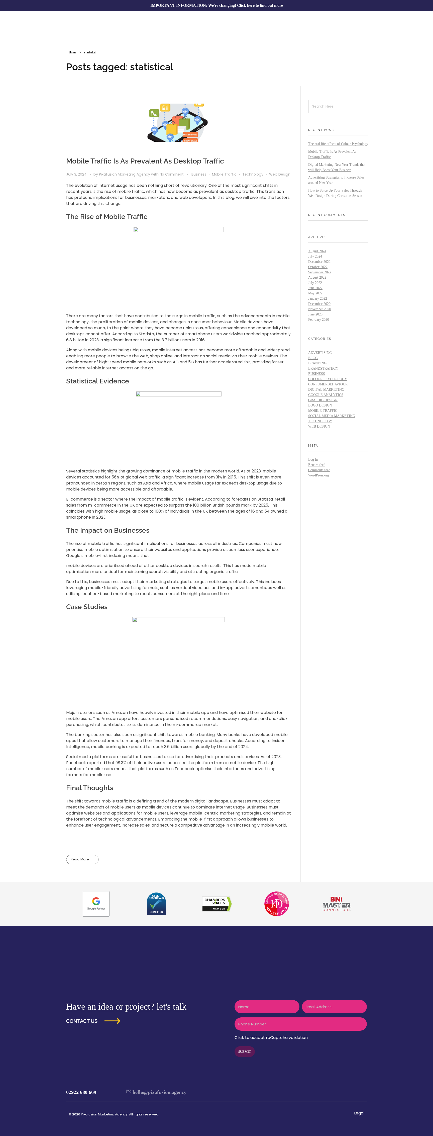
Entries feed (316, 465)
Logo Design (320, 405)
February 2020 (318, 319)
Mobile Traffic (224, 174)
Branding (317, 363)
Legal (359, 1113)
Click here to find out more (260, 5)
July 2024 (315, 256)
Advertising (320, 353)
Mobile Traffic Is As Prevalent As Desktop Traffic (145, 161)
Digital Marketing (326, 389)
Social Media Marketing (331, 416)
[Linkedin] (361, 1092)
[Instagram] (351, 1092)
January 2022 (317, 298)
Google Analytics (325, 395)
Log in (313, 459)
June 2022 (315, 288)
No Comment (172, 174)
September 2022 (319, 272)
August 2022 (317, 277)
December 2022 (319, 262)
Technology (252, 174)
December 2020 (319, 304)
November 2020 (319, 309)
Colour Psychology (327, 379)
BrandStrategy (323, 368)
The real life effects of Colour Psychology (338, 144)
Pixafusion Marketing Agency (125, 174)
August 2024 (317, 251)
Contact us (81, 1021)
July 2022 (315, 283)
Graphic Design (323, 400)
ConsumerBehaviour (328, 384)
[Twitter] (341, 1092)
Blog (313, 358)
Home (72, 52)
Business (198, 174)
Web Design (279, 174)
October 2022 (318, 267)
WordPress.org (318, 475)
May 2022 (315, 293)
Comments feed (319, 470)
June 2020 (315, 314)
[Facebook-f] (331, 1092)
